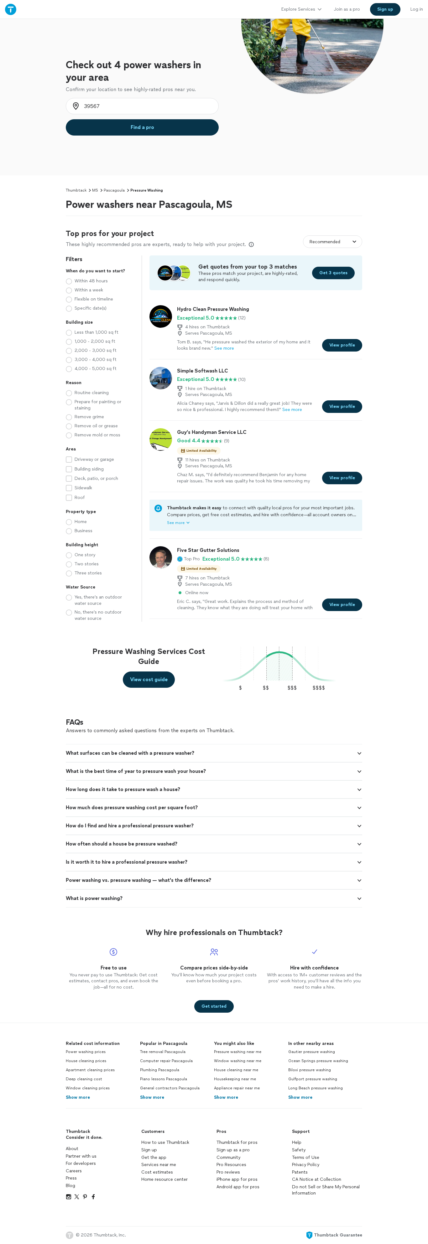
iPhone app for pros (237, 1179)
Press (71, 1178)
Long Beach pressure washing (315, 1088)
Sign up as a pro (233, 1150)
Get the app (153, 1157)
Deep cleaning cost (84, 1079)
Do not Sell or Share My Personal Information (326, 1190)
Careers (74, 1171)
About (72, 1148)
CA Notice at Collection (316, 1179)
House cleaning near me (236, 1070)
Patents (300, 1172)
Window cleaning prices (88, 1088)
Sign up (149, 1150)
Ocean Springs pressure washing (318, 1061)
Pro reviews (228, 1172)
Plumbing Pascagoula (159, 1070)
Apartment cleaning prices (90, 1070)
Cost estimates (157, 1172)
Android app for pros (238, 1187)
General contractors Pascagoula (170, 1088)
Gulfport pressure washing (312, 1079)
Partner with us (81, 1156)
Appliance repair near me (237, 1088)
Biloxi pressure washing (309, 1070)
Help (296, 1142)
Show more (78, 1097)
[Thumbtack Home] (10, 9)
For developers (81, 1163)
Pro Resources (231, 1164)
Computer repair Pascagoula (166, 1061)
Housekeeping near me (235, 1079)
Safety (298, 1150)
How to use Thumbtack (165, 1142)
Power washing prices (86, 1052)
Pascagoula (114, 190)
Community (228, 1157)
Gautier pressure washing (311, 1052)
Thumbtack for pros (237, 1142)
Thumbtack (76, 190)
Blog (70, 1185)
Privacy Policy (305, 1164)
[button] (188, 559)
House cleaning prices (86, 1061)
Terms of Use (305, 1157)
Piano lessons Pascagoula (163, 1079)
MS (95, 190)
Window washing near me (237, 1061)
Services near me (158, 1164)
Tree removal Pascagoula (162, 1052)
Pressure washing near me (237, 1052)
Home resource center (164, 1179)
